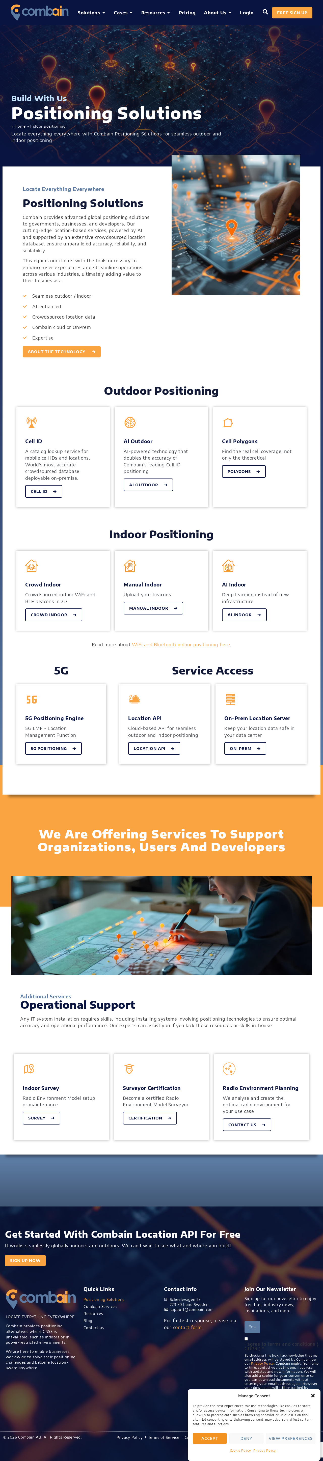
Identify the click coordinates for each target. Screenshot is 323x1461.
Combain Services (100, 1306)
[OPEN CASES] (131, 12)
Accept (209, 1438)
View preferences (291, 1438)
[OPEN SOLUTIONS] (103, 12)
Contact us (94, 1327)
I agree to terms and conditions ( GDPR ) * (281, 1346)
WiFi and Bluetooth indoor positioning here (180, 644)
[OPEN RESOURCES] (168, 12)
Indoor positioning (48, 126)
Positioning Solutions (104, 1299)
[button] (312, 1395)
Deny (246, 1438)
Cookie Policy (240, 1450)
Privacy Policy (264, 1450)
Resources (93, 1313)
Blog (88, 1320)
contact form (187, 1327)
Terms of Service (163, 1437)
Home (20, 126)
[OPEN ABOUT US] (230, 12)
